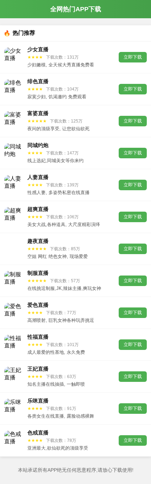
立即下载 (133, 57)
